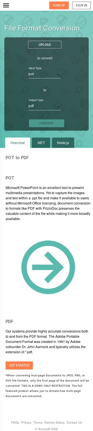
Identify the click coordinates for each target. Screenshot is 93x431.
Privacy (26, 422)
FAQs (15, 422)
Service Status (54, 422)
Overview (17, 142)
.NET (41, 142)
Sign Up (59, 5)
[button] (13, 5)
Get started (19, 365)
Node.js (63, 142)
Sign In (81, 5)
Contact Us (74, 422)
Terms (38, 422)
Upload (45, 44)
